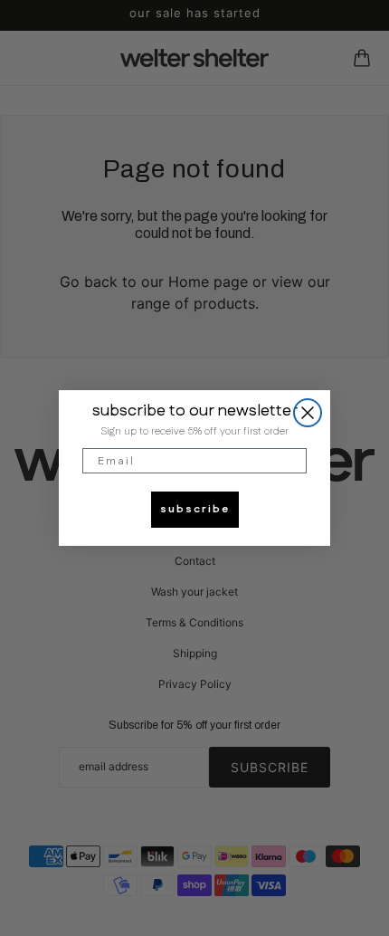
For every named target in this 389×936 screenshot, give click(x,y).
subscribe (195, 509)
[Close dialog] (307, 412)
